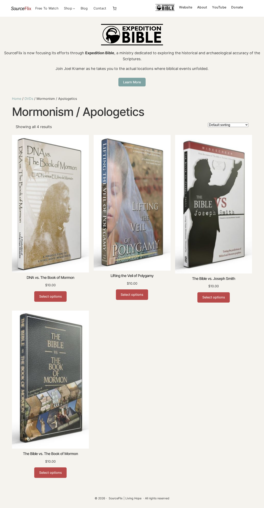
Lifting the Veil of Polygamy (132, 275)
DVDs (29, 99)
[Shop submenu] (74, 8)
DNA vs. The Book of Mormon (50, 277)
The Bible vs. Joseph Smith (213, 278)
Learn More (132, 82)
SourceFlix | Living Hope (125, 498)
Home (16, 99)
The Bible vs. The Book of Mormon (50, 453)
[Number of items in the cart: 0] (114, 8)
